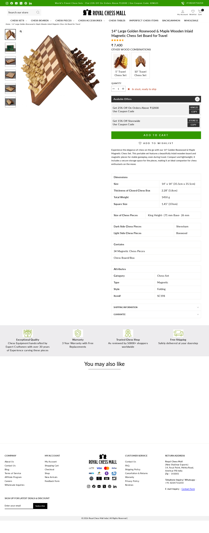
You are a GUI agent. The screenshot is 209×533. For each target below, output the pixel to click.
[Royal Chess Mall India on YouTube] (16, 3)
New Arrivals (51, 477)
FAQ (127, 465)
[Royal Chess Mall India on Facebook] (11, 3)
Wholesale (191, 20)
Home (8, 24)
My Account (51, 461)
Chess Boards (40, 20)
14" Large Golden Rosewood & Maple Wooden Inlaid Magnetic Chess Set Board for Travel (46, 24)
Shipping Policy (132, 469)
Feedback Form (52, 481)
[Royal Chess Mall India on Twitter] (21, 3)
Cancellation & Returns (136, 473)
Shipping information (125, 307)
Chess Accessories (90, 20)
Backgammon (171, 20)
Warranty (129, 477)
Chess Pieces (63, 20)
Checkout (49, 469)
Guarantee (120, 314)
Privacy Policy (132, 481)
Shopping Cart (52, 465)
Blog (7, 469)
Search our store (18, 12)
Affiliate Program (13, 477)
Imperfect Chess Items (144, 20)
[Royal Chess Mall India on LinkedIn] (30, 3)
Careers (8, 481)
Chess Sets (18, 20)
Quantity (116, 83)
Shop (47, 473)
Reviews (129, 485)
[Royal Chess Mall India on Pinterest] (25, 3)
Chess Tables (117, 20)
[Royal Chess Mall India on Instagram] (7, 3)
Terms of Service (13, 473)
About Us (9, 461)
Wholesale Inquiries (15, 485)
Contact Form (188, 489)
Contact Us (10, 465)
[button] (118, 40)
